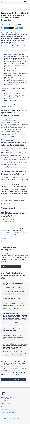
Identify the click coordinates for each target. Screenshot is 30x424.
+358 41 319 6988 (10, 219)
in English (9, 418)
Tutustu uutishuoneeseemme (14, 379)
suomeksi (3, 418)
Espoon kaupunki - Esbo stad (9, 24)
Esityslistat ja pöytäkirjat (8, 203)
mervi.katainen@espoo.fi (8, 221)
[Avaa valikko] (10, 2)
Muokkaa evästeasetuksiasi (8, 412)
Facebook (4, 238)
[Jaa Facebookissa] (5, 28)
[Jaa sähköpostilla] (21, 28)
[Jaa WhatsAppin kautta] (18, 28)
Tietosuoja (4, 409)
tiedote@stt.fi (5, 399)
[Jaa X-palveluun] (10, 28)
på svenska (16, 418)
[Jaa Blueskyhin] (16, 28)
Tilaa (4, 266)
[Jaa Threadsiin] (13, 28)
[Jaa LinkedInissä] (7, 28)
